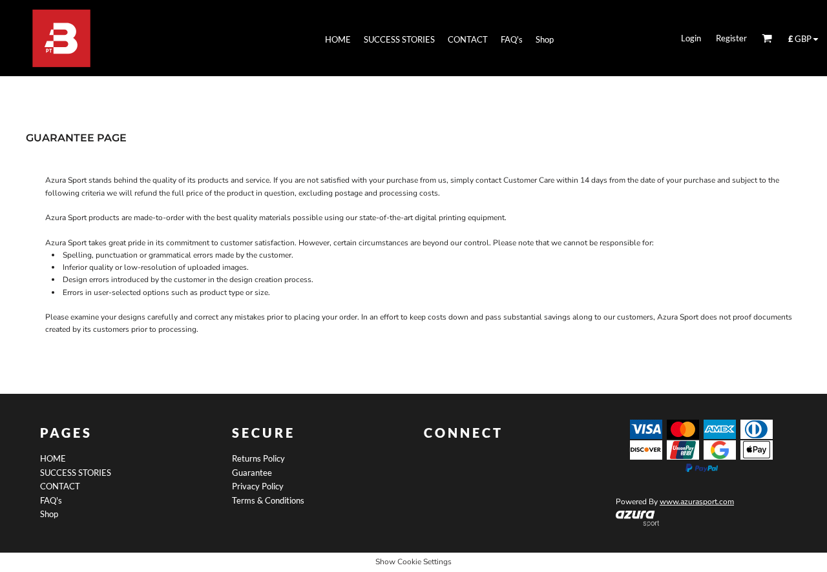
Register (731, 38)
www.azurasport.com (697, 501)
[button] (637, 518)
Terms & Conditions (268, 500)
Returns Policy (258, 458)
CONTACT (60, 486)
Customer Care (528, 180)
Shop (49, 514)
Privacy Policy (258, 486)
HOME (53, 458)
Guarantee (252, 472)
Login (691, 38)
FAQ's (51, 500)
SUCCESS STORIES (75, 472)
